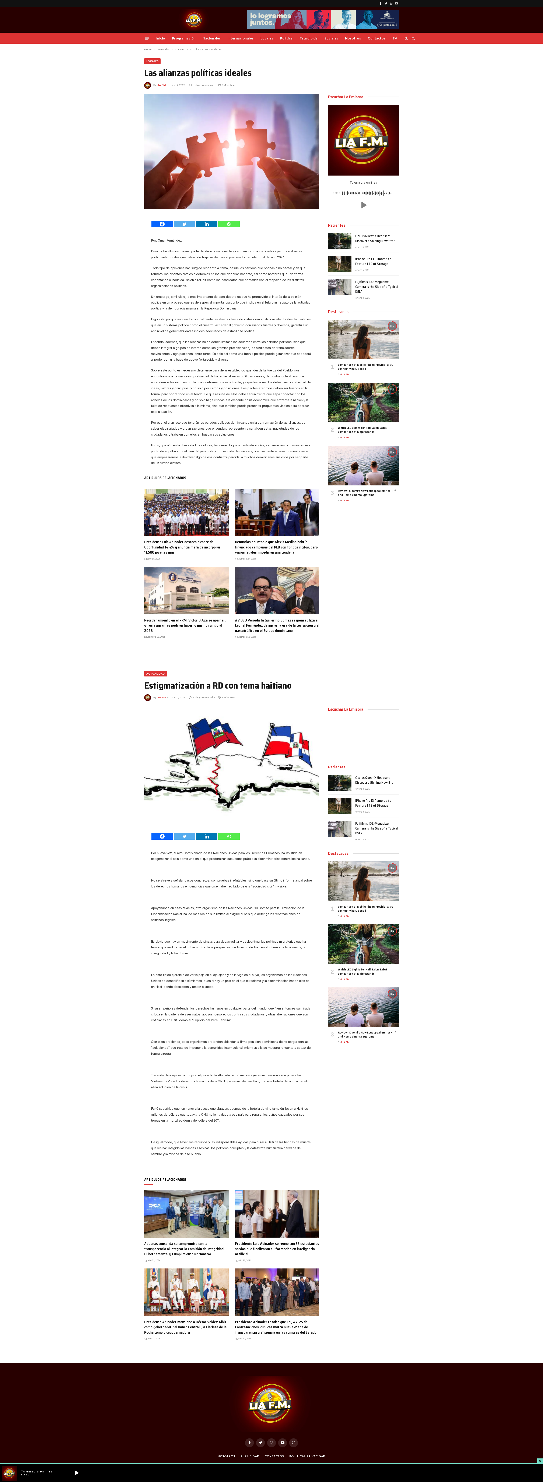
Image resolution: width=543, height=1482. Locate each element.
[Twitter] (184, 224)
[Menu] (147, 38)
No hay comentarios (204, 85)
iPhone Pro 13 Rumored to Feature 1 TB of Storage (373, 261)
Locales (266, 38)
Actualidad (155, 673)
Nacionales (212, 38)
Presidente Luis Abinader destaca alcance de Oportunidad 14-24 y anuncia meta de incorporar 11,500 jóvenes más (182, 547)
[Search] (413, 38)
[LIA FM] (194, 20)
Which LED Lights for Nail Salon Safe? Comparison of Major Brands (362, 430)
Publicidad (250, 1456)
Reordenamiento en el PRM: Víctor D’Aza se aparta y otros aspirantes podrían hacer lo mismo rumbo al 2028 (185, 625)
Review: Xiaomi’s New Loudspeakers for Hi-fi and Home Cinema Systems (367, 493)
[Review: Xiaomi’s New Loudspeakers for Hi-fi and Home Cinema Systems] (363, 465)
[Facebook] (162, 224)
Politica (286, 38)
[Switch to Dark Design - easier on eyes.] (406, 38)
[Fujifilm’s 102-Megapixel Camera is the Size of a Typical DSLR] (339, 287)
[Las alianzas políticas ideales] (231, 151)
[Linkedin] (206, 224)
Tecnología (308, 38)
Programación (184, 38)
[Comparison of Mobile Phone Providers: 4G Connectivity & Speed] (363, 339)
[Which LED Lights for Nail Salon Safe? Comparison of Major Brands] (363, 402)
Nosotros (353, 38)
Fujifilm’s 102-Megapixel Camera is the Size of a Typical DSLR (376, 287)
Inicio (160, 38)
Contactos (376, 38)
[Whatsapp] (229, 224)
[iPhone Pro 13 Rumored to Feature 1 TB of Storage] (339, 264)
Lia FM (161, 85)
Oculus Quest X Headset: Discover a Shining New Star (375, 238)
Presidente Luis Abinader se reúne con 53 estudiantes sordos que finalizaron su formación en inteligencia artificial (277, 1249)
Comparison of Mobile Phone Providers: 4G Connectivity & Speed (365, 367)
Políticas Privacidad (307, 1456)
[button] (363, 205)
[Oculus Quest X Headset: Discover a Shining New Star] (339, 241)
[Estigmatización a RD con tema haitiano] (231, 764)
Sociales (331, 38)
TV (394, 38)
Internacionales (240, 38)
